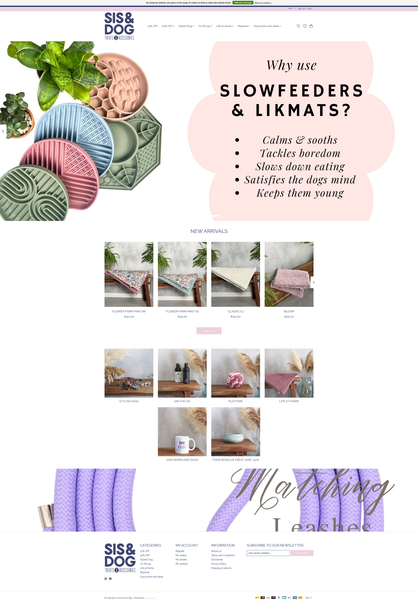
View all (209, 330)
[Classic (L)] (235, 274)
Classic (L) (236, 311)
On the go (182, 401)
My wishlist (182, 563)
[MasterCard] (263, 597)
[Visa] (268, 597)
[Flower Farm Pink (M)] (128, 274)
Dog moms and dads (182, 459)
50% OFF (145, 555)
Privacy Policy (218, 563)
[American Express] (295, 597)
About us (216, 551)
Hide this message (243, 3)
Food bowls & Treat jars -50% (235, 459)
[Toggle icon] (298, 26)
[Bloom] (289, 274)
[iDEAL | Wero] (257, 597)
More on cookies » (263, 3)
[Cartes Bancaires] (284, 597)
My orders (181, 555)
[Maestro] (273, 597)
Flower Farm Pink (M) (129, 311)
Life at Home (289, 401)
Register (180, 551)
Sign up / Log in (305, 8)
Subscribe (302, 553)
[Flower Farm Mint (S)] (182, 274)
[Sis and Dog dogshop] (119, 26)
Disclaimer (217, 559)
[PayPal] (279, 597)
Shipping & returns (221, 568)
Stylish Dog (128, 401)
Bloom (289, 311)
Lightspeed (150, 598)
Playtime (235, 401)
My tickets (181, 559)
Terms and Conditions (223, 555)
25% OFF (153, 26)
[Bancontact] (290, 597)
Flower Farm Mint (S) (182, 311)
